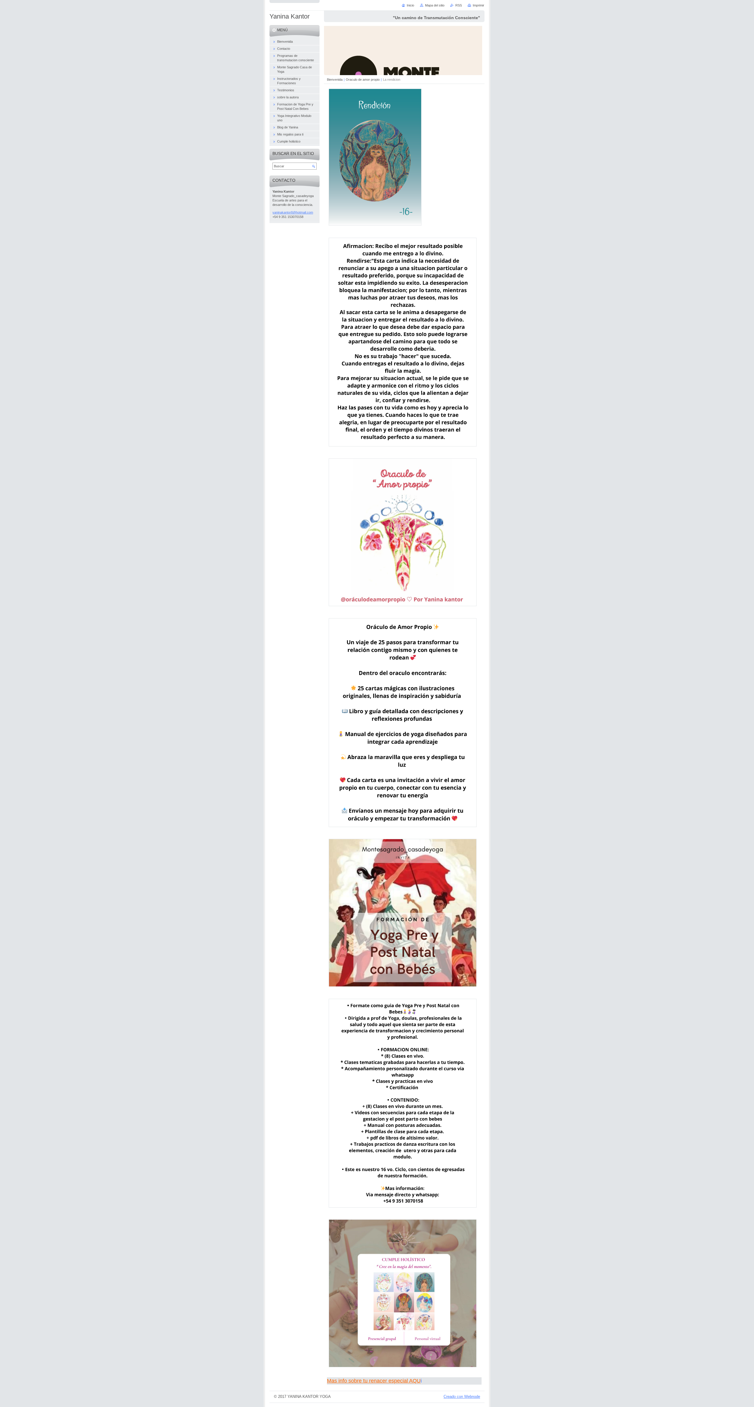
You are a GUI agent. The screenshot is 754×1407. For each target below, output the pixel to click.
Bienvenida (335, 79)
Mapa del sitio (434, 5)
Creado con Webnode (462, 1396)
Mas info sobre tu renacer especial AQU (374, 1381)
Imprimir (478, 5)
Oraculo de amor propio (363, 79)
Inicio (410, 5)
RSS (458, 5)
